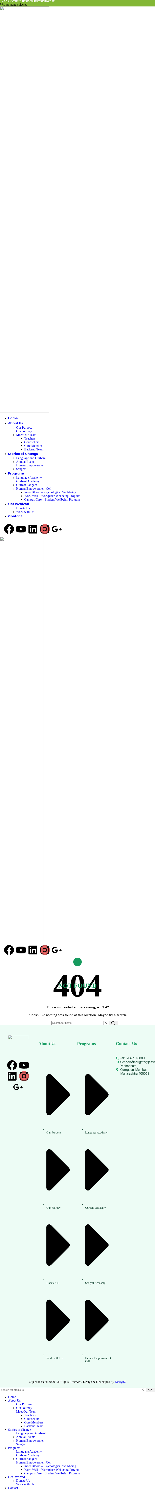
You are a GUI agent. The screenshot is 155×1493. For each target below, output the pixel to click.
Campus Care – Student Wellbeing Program (52, 499)
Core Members (33, 445)
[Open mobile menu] (77, 962)
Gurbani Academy (28, 481)
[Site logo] (24, 209)
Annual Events (25, 461)
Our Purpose (24, 427)
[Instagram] (45, 529)
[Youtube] (21, 529)
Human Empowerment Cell (33, 488)
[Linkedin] (33, 529)
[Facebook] (9, 529)
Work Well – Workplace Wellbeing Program (52, 496)
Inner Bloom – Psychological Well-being (50, 492)
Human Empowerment (30, 465)
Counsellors (31, 442)
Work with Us (25, 511)
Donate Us (23, 508)
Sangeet (21, 469)
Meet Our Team (26, 435)
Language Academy (29, 477)
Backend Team (33, 449)
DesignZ (120, 1381)
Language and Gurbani (31, 458)
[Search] (113, 1023)
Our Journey (24, 431)
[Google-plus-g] (57, 529)
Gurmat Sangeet (26, 485)
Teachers (30, 438)
